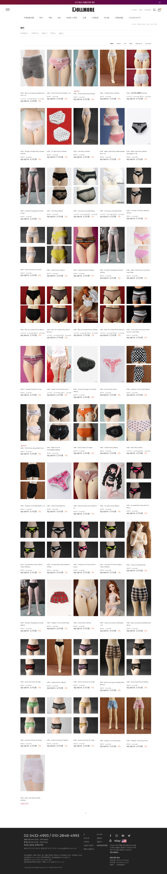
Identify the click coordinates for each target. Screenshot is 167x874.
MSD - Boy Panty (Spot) (134, 447)
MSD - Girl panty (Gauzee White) (111, 211)
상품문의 (99, 838)
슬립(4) (61, 33)
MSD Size (150, 24)
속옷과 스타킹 (71, 18)
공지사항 (99, 834)
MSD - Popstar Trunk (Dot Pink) (137, 740)
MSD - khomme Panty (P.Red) (30, 682)
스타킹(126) (34, 33)
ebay (116, 840)
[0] (159, 10)
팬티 (155, 24)
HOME (133, 24)
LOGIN (134, 10)
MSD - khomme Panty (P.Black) (57, 740)
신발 (84, 18)
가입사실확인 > (114, 852)
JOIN (140, 10)
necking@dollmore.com (55, 862)
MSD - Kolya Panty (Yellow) (56, 270)
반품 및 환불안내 (89, 849)
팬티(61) (53, 33)
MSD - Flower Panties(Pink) (56, 506)
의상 (59, 18)
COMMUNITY (135, 18)
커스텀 (106, 18)
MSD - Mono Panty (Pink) (108, 389)
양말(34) (44, 33)
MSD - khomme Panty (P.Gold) (84, 740)
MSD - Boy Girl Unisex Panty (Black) (32, 330)
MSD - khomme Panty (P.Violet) (84, 682)
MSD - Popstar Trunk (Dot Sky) (110, 740)
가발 (50, 18)
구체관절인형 (29, 18)
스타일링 (95, 18)
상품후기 (99, 842)
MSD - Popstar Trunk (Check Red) (58, 623)
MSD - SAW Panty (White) (82, 623)
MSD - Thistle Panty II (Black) (56, 682)
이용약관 (86, 842)
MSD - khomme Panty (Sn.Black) (137, 682)
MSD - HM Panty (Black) (55, 211)
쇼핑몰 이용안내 (88, 845)
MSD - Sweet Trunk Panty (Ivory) (58, 389)
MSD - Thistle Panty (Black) (109, 447)
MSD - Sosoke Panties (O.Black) (84, 270)
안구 (41, 18)
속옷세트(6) (24, 33)
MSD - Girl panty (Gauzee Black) (84, 211)
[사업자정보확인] (45, 857)
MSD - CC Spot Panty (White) (56, 151)
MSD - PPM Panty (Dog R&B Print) (32, 448)
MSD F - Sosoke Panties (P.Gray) (31, 389)
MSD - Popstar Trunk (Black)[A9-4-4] (32, 506)
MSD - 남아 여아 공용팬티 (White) (137, 93)
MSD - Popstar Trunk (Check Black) (138, 389)
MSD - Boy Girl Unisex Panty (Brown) (112, 330)
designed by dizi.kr (55, 867)
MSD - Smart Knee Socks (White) (84, 93)
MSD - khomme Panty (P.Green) (31, 740)
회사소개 (86, 838)
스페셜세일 (119, 18)
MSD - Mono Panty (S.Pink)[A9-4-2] (59, 93)
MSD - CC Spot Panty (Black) (109, 506)
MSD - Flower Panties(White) (136, 565)
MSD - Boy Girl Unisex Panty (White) (85, 330)
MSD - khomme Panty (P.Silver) (31, 270)
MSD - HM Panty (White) (82, 151)
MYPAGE (147, 10)
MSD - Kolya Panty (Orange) (83, 447)
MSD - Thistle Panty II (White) (109, 93)
